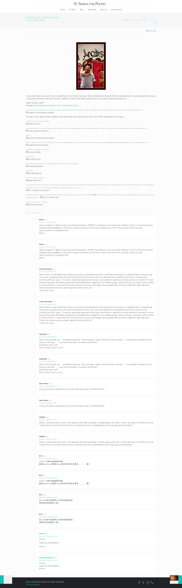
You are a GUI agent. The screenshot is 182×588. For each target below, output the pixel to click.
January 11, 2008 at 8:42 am (48, 271)
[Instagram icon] (148, 582)
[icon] (152, 582)
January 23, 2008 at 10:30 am (48, 478)
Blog (144, 17)
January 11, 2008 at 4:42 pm (48, 304)
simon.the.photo (46, 558)
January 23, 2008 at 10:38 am (48, 517)
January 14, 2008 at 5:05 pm (48, 439)
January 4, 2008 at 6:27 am (47, 222)
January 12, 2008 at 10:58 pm (48, 337)
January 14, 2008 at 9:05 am (48, 419)
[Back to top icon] (173, 584)
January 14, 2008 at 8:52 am (48, 386)
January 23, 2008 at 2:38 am (48, 497)
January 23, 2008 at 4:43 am (48, 560)
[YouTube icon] (143, 582)
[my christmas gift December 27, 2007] (176, 579)
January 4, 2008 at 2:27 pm (47, 247)
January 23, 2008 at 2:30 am (48, 458)
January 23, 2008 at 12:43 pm (48, 536)
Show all (152, 31)
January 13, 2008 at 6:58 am (48, 361)
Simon (41, 534)
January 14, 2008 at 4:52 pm (48, 403)
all (152, 17)
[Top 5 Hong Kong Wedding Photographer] (91, 3)
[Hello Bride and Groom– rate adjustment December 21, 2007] (6, 579)
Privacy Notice (32, 584)
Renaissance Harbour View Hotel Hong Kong (57, 105)
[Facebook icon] (139, 582)
